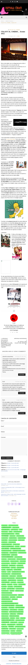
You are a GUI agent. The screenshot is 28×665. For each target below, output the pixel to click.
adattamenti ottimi (6, 527)
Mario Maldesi (5, 596)
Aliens (11, 531)
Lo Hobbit (3, 588)
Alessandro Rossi (5, 529)
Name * (2, 420)
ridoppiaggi (20, 613)
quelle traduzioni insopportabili (16, 611)
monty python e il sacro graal (7, 601)
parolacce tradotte (20, 607)
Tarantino (13, 630)
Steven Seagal (12, 628)
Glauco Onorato (20, 567)
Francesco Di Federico (5, 563)
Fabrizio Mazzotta (18, 556)
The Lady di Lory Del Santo (16, 632)
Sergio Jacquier (14, 622)
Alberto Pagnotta (15, 527)
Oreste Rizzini (4, 607)
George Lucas (5, 565)
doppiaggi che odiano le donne (19, 550)
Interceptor (19, 575)
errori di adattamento (7, 556)
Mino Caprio (14, 599)
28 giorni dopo (4, 525)
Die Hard (17, 546)
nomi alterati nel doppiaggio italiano (10, 603)
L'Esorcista (10, 584)
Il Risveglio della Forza (16, 573)
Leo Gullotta (10, 586)
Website (3, 431)
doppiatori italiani (6, 554)
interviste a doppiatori (21, 577)
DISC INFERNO (5, 548)
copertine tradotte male (6, 544)
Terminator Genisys (5, 632)
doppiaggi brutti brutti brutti (6, 550)
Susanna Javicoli (20, 628)
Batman (17, 533)
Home (2, 21)
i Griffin (9, 571)
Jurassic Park (20, 582)
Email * (2, 426)
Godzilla (3, 569)
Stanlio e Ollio (4, 626)
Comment (3, 437)
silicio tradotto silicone (11, 624)
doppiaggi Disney (5, 552)
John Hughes (13, 582)
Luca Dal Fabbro (11, 588)
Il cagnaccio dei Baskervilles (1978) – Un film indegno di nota (12, 487)
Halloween (4, 571)
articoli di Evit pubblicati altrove (8, 533)
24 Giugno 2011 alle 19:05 (20, 381)
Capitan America (13, 537)
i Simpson (4, 580)
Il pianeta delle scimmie (6, 573)
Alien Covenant (4, 531)
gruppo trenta (9, 569)
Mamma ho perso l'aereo (6, 592)
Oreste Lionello (19, 605)
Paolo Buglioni (11, 607)
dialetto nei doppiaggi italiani (7, 546)
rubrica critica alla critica (8, 620)
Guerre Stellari (17, 569)
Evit (19, 36)
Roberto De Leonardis (14, 615)
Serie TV (4, 624)
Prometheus (5, 611)
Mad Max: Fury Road (19, 590)
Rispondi (21, 374)
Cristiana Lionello (16, 544)
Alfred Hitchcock (14, 529)
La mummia (4, 586)
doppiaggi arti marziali (15, 548)
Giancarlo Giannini (5, 567)
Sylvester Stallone (5, 630)
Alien (21, 529)
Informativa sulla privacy (16, 663)
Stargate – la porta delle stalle (13, 463)
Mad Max (12, 590)
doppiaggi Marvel (13, 552)
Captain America (21, 537)
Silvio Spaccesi (19, 624)
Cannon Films (4, 537)
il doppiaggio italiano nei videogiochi (18, 571)
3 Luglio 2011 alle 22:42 (21, 400)
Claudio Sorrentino (12, 542)
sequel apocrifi (5, 622)
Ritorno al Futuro (5, 615)
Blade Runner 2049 (20, 535)
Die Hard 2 (23, 546)
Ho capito (14, 653)
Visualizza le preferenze (14, 660)
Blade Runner (12, 535)
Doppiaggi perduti (22, 552)
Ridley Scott (13, 613)
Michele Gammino (6, 599)
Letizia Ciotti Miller (18, 586)
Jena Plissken (20, 580)
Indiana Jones (5, 575)
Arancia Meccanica (17, 531)
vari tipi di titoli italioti (10, 139)
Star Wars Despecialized (20, 626)
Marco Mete (21, 594)
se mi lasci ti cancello (20, 620)
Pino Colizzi (21, 609)
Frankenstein (14, 563)
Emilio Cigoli (14, 554)
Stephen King (5, 628)
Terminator (19, 630)
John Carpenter (5, 582)
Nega (14, 657)
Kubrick (4, 584)
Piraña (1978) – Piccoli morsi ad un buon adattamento (11, 484)
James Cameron (12, 580)
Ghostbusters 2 (19, 565)
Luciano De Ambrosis (19, 588)
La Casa (15, 584)
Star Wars (11, 626)
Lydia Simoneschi (5, 590)
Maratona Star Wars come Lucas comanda (9, 594)
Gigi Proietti (13, 567)
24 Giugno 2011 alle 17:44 (20, 356)
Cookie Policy (8, 663)
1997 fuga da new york (13, 525)
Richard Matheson (5, 613)
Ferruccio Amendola (21, 558)
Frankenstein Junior (21, 563)
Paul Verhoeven (5, 609)
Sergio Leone (21, 622)
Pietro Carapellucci (13, 609)
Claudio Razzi (4, 542)
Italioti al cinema (9, 21)
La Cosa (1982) (22, 584)
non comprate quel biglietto (8, 605)
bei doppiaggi (5, 535)
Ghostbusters (12, 565)
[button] (26, 636)
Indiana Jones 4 (12, 575)
